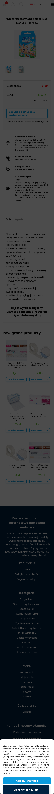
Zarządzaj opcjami (27, 789)
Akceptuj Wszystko (27, 780)
